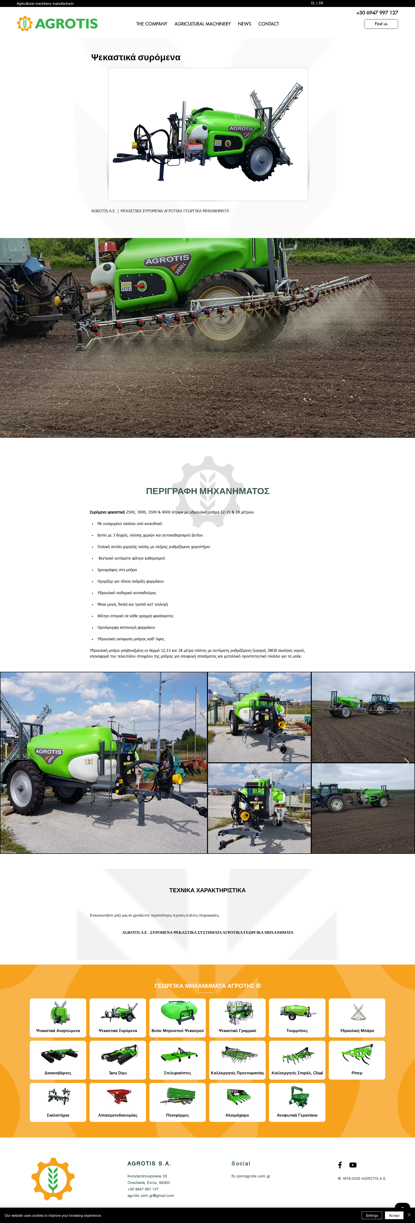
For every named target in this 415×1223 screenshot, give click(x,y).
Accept (394, 1215)
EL (313, 3)
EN (321, 3)
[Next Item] (406, 763)
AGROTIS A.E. (374, 1178)
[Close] (409, 1215)
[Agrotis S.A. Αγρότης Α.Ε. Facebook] (340, 1165)
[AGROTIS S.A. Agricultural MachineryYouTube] (352, 1165)
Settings (372, 1215)
